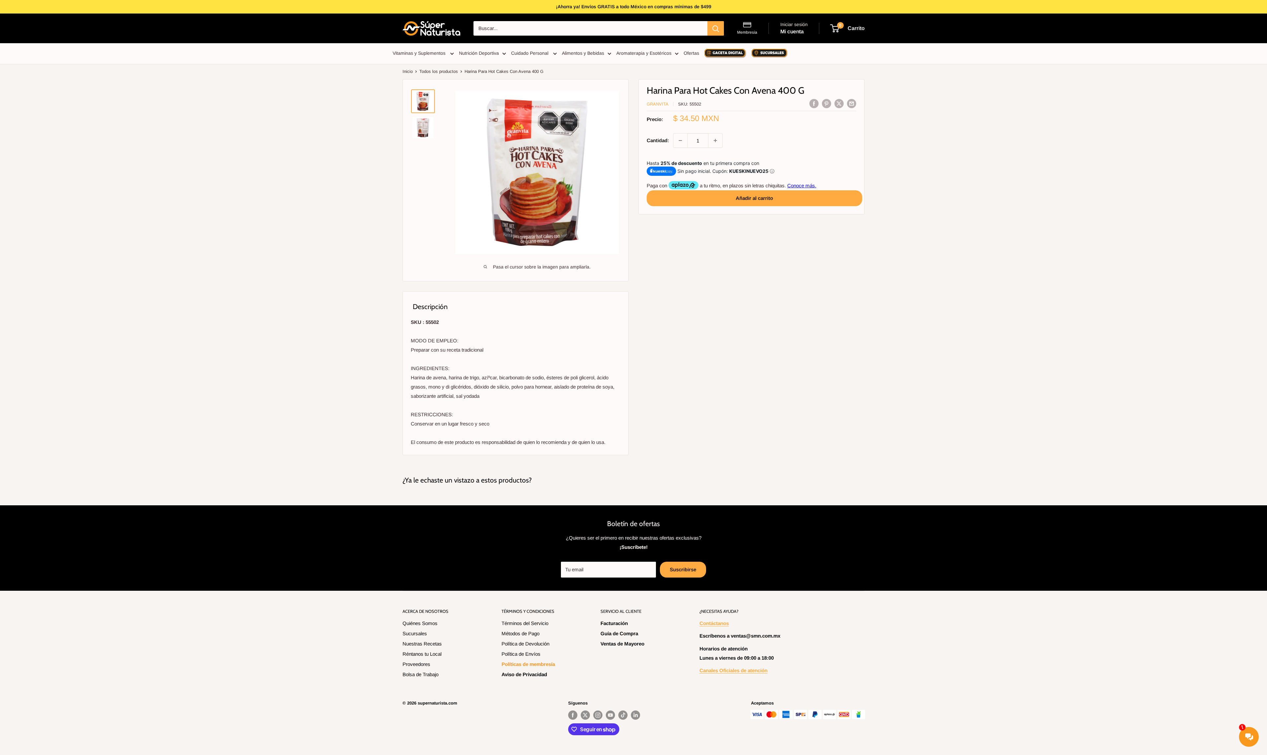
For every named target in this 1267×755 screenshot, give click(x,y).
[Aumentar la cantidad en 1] (715, 140)
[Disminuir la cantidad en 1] (680, 140)
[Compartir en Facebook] (814, 103)
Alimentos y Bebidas (583, 53)
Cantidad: (658, 140)
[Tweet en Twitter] (839, 103)
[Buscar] (715, 28)
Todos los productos (438, 71)
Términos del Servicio (525, 623)
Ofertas (691, 53)
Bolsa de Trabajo (421, 674)
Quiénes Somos (420, 623)
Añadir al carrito (754, 198)
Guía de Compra (619, 633)
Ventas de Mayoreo (622, 643)
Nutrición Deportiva (479, 53)
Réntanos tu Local (422, 654)
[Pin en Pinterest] (826, 103)
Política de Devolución (525, 643)
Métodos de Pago (520, 633)
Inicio (408, 71)
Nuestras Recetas (422, 643)
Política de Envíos (521, 654)
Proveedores (416, 664)
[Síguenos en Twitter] (585, 715)
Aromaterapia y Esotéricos (643, 53)
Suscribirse (683, 569)
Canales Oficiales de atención (733, 670)
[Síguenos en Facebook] (572, 715)
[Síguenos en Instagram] (597, 715)
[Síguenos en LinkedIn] (635, 715)
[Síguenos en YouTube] (610, 715)
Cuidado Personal (530, 53)
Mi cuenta (792, 31)
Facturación (614, 623)
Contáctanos (714, 623)
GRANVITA (657, 104)
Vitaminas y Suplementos (420, 53)
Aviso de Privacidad (524, 674)
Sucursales (415, 633)
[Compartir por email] (851, 103)
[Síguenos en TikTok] (623, 715)
